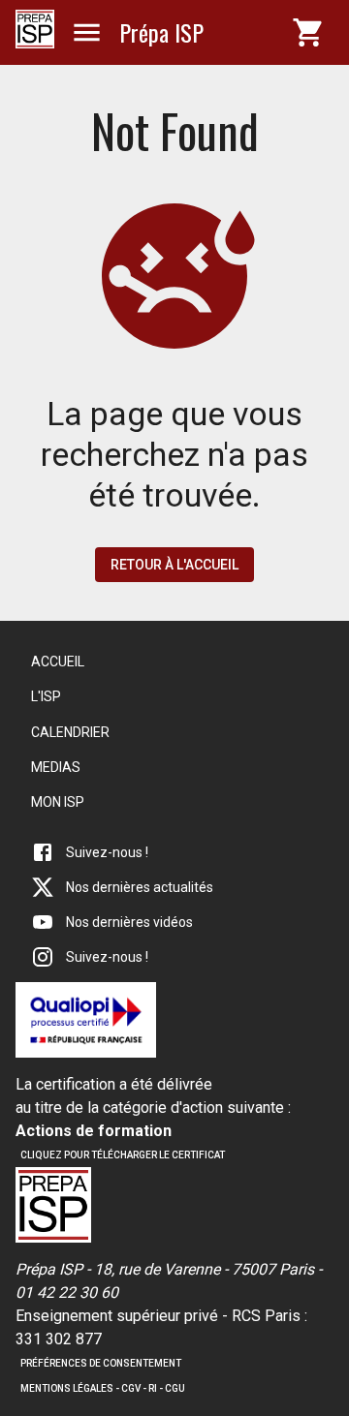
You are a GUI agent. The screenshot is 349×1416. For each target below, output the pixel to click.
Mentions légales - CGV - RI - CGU (102, 1388)
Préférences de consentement (100, 1363)
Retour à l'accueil (174, 564)
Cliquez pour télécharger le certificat (122, 1155)
